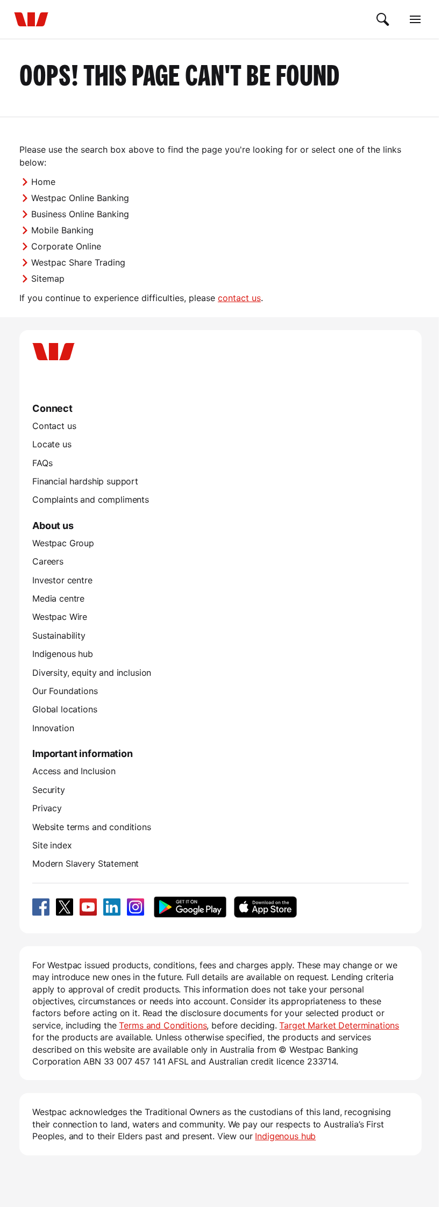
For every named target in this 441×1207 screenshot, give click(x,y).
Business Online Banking (80, 214)
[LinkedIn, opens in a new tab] (111, 907)
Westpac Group (63, 543)
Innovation (53, 728)
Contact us (54, 425)
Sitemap (48, 278)
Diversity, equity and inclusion (91, 672)
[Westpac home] (31, 19)
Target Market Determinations (339, 1025)
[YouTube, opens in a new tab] (88, 907)
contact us (239, 297)
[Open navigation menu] (415, 19)
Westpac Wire (59, 616)
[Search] (383, 19)
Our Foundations (65, 690)
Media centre (58, 598)
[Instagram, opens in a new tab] (135, 907)
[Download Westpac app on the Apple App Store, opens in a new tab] (265, 907)
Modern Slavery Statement (85, 863)
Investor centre (62, 580)
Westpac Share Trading (78, 262)
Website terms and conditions (91, 827)
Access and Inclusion (74, 771)
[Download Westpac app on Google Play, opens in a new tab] (190, 907)
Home (43, 181)
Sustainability (59, 635)
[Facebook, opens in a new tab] (40, 907)
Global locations (64, 709)
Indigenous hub (62, 653)
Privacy (47, 808)
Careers (47, 561)
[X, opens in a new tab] (64, 907)
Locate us (52, 444)
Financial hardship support (85, 481)
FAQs (42, 463)
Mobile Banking (62, 230)
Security (48, 789)
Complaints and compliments (90, 499)
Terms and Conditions (163, 1025)
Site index (52, 845)
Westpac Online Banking (80, 197)
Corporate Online (66, 246)
